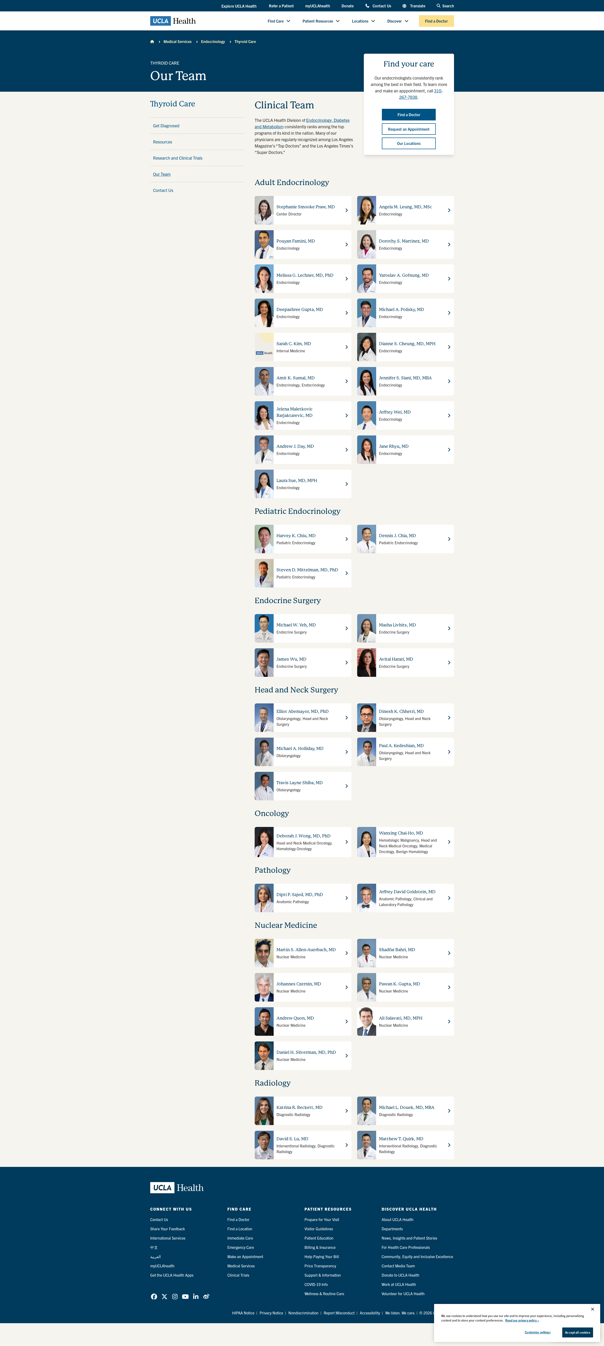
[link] (154, 1296)
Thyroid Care (245, 41)
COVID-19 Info (316, 1284)
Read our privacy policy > (522, 1320)
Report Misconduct (339, 1312)
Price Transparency (320, 1265)
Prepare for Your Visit (321, 1219)
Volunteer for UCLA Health (403, 1293)
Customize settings (537, 1332)
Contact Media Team (398, 1265)
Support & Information (322, 1275)
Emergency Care (240, 1247)
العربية (155, 1256)
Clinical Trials (238, 1275)
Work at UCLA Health (399, 1284)
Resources (162, 141)
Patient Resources (318, 21)
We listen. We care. (400, 1312)
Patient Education (318, 1238)
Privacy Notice (271, 1312)
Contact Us (382, 5)
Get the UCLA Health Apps (171, 1275)
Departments (392, 1228)
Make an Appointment (245, 1256)
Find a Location (239, 1228)
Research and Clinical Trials (177, 158)
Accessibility (370, 1312)
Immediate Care (240, 1238)
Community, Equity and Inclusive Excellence (417, 1256)
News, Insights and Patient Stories (409, 1238)
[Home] (152, 41)
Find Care (276, 21)
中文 (154, 1247)
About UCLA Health (397, 1219)
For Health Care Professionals (406, 1247)
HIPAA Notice (243, 1312)
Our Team (162, 174)
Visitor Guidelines (318, 1228)
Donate (348, 5)
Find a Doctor (436, 21)
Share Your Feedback (167, 1228)
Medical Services (178, 41)
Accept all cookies (577, 1332)
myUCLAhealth (317, 5)
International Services (167, 1238)
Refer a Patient (281, 5)
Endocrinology (213, 41)
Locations (360, 21)
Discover (394, 21)
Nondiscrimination (303, 1312)
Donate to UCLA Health (400, 1275)
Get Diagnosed (166, 125)
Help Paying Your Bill (321, 1256)
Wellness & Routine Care (324, 1293)
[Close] (592, 1309)
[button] (239, 6)
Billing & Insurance (320, 1247)
